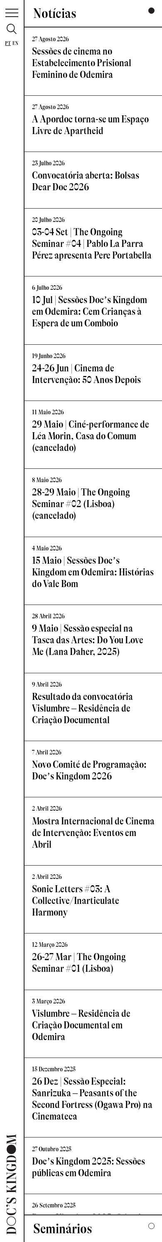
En (15, 43)
